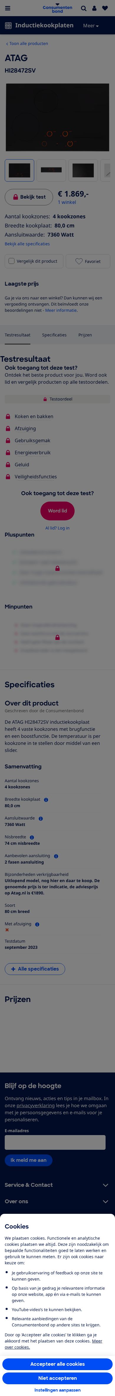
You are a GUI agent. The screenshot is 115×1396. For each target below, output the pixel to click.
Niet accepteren (57, 1378)
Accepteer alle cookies (57, 1364)
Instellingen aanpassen (57, 1390)
